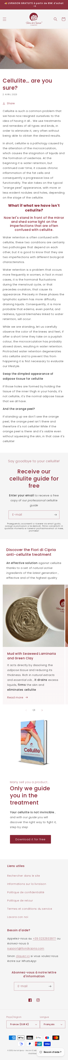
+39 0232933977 (44, 938)
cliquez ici (23, 956)
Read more (15, 697)
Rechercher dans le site (23, 876)
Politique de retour (20, 900)
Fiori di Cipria (19, 1050)
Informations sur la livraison (26, 884)
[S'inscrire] (55, 514)
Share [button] (11, 103)
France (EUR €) (19, 1024)
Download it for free (30, 839)
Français (49, 1024)
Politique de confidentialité (25, 892)
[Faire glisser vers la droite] (42, 710)
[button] (5, 19)
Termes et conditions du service (29, 909)
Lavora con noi (17, 917)
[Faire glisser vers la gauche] (26, 710)
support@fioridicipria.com (25, 948)
